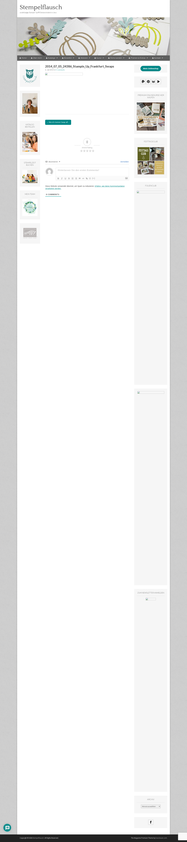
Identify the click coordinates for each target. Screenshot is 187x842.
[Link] (87, 178)
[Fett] (58, 178)
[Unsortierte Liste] (76, 178)
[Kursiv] (62, 178)
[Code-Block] (83, 178)
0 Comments (60, 70)
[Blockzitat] (79, 178)
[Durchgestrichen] (69, 178)
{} (90, 178)
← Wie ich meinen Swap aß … (58, 122)
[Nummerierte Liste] (72, 178)
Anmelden (124, 161)
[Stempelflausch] (93, 27)
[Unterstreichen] (65, 178)
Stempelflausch (41, 7)
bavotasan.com (161, 838)
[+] (93, 178)
